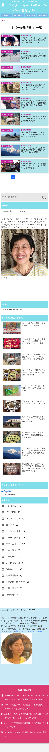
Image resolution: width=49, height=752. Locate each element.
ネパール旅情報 (13, 537)
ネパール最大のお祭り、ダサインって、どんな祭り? (33, 324)
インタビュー (12, 506)
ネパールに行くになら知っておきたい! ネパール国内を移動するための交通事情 (33, 71)
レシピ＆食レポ (13, 563)
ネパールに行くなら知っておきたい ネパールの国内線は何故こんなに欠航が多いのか (33, 134)
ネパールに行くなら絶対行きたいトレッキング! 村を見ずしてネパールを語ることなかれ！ (33, 87)
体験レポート (12, 569)
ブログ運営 (11, 550)
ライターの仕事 (30, 15)
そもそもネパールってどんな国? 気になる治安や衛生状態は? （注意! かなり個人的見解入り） (33, 150)
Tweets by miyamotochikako (11, 310)
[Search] (44, 197)
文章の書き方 (12, 588)
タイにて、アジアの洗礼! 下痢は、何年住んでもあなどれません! (33, 388)
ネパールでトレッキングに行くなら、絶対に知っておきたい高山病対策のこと (33, 56)
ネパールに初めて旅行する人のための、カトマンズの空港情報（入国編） (33, 419)
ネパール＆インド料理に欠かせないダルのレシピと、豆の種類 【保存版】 (33, 372)
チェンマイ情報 (13, 531)
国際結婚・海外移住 (15, 582)
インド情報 (11, 512)
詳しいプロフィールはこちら (22, 227)
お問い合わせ (43, 15)
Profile (6, 15)
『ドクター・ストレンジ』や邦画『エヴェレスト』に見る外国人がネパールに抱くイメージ (33, 40)
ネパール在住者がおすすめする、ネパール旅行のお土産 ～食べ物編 (33, 435)
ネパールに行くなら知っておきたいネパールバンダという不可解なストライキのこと (33, 166)
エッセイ (10, 525)
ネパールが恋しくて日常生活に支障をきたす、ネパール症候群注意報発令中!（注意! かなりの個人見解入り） (33, 104)
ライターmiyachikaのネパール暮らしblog (24, 8)
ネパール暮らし (18, 15)
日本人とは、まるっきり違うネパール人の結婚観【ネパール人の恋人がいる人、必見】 (33, 341)
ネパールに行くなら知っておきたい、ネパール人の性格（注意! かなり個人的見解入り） (33, 119)
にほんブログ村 (8, 494)
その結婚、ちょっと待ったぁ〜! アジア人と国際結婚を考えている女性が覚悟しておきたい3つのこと (33, 467)
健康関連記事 (12, 575)
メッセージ (11, 556)
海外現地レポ (12, 594)
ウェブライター (13, 518)
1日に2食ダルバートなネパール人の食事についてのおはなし (33, 403)
